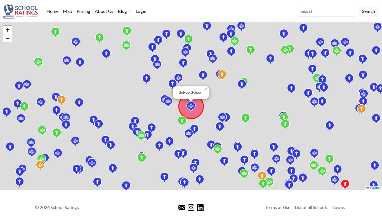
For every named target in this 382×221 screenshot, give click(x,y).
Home (52, 11)
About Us (104, 11)
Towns (338, 207)
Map (67, 11)
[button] (363, 102)
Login (141, 11)
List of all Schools (311, 207)
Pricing (83, 11)
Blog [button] (123, 11)
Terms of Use (277, 207)
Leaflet (375, 187)
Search (368, 11)
